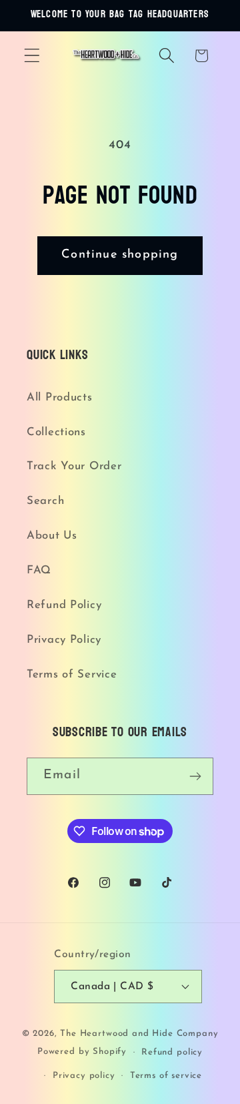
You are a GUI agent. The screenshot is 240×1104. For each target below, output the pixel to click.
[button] (32, 55)
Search (45, 501)
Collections (56, 432)
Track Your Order (74, 466)
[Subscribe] (195, 776)
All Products (60, 397)
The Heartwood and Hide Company (139, 1033)
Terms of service (166, 1075)
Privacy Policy (64, 639)
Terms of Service (72, 674)
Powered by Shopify (82, 1052)
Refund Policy (64, 605)
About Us (52, 535)
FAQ (39, 570)
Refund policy (172, 1052)
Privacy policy (84, 1075)
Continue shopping (119, 255)
